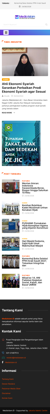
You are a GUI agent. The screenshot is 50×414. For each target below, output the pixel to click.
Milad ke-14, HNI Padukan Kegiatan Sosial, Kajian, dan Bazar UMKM (32, 281)
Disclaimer (6, 393)
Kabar (5, 79)
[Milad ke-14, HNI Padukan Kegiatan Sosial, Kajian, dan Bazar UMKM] (10, 281)
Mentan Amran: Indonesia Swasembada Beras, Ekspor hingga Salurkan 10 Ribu (35, 188)
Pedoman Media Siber (11, 388)
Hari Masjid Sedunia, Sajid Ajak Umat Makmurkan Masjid (33, 243)
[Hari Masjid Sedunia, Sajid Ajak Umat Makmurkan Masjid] (10, 244)
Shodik (6, 96)
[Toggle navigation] (6, 32)
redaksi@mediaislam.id (16, 358)
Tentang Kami (7, 379)
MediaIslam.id (11, 362)
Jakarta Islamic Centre (37, 410)
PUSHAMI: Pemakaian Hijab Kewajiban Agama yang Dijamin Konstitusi (35, 225)
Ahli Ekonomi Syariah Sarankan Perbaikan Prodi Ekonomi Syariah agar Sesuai (24, 87)
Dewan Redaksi (8, 384)
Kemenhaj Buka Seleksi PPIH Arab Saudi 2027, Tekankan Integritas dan (35, 262)
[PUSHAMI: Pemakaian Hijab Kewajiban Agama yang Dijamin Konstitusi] (10, 226)
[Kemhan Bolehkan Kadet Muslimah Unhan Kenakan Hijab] (10, 208)
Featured (26, 181)
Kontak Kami (7, 398)
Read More (7, 113)
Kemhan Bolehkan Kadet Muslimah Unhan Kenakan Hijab (35, 207)
